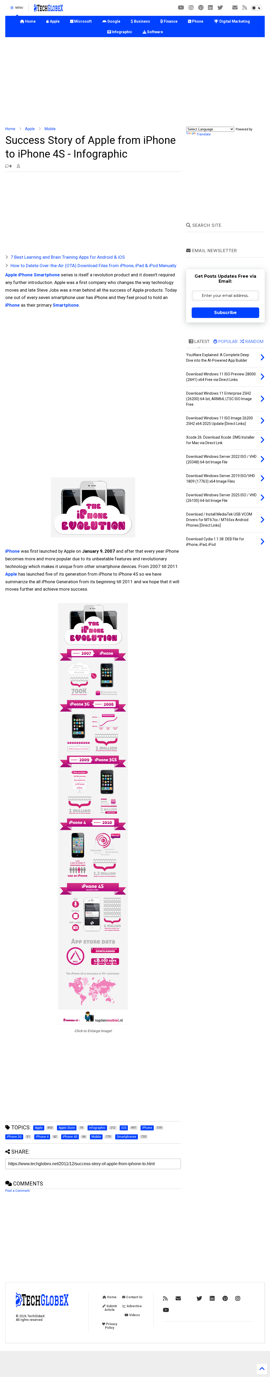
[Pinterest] (200, 8)
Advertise (134, 1306)
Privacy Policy (111, 1326)
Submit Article (110, 1308)
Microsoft (82, 21)
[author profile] (18, 166)
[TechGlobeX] (48, 9)
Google (113, 21)
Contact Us (134, 1297)
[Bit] (181, 8)
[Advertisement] (135, 82)
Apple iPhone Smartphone (32, 274)
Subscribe (225, 312)
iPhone (12, 305)
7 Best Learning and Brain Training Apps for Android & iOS (68, 257)
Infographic (121, 32)
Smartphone (66, 305)
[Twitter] (220, 8)
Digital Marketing (234, 21)
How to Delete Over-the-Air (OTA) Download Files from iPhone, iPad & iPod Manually (93, 265)
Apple (54, 21)
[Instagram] (191, 8)
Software (154, 32)
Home (30, 21)
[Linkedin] (210, 8)
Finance (170, 21)
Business (141, 21)
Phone (197, 21)
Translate (204, 134)
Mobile (50, 129)
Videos (134, 1315)
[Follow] (235, 8)
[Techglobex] (244, 8)
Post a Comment (17, 1191)
